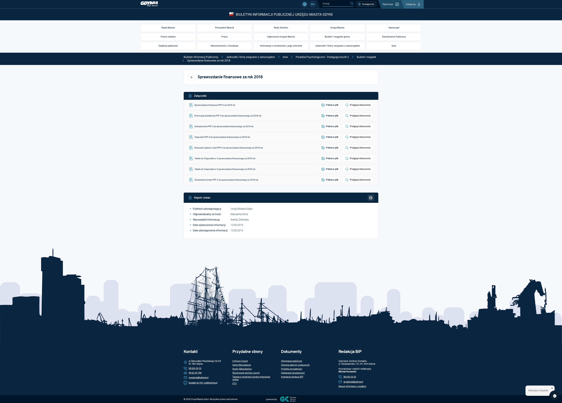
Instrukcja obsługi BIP (292, 376)
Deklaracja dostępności (293, 373)
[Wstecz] (191, 77)
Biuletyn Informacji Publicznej (201, 57)
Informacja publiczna (291, 361)
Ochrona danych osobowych (295, 365)
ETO (234, 383)
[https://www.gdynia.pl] (149, 4)
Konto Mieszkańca (242, 369)
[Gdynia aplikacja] (313, 4)
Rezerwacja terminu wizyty (246, 373)
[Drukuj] (371, 198)
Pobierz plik (332, 105)
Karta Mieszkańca (241, 365)
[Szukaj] (351, 3)
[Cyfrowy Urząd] (304, 4)
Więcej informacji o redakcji (352, 386)
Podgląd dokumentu (360, 105)
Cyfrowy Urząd (240, 361)
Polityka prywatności (291, 369)
